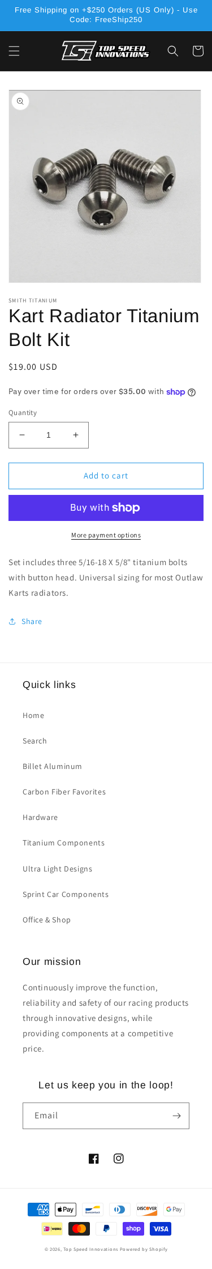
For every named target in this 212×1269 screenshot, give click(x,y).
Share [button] (31, 621)
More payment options (106, 535)
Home (33, 715)
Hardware (40, 817)
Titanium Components (64, 843)
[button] (14, 51)
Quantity (22, 412)
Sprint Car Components (66, 894)
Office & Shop (47, 920)
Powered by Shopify (144, 1249)
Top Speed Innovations (90, 1249)
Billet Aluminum (53, 766)
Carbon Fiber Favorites (64, 792)
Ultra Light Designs (57, 869)
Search (35, 741)
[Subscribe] (176, 1116)
